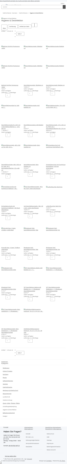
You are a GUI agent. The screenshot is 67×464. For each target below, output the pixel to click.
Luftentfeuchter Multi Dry (53, 206)
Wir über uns (30, 437)
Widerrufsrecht (51, 450)
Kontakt (28, 434)
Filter (4, 28)
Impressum (50, 443)
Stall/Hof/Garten (7, 387)
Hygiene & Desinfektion (9, 410)
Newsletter (29, 446)
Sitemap (49, 440)
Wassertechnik (7, 393)
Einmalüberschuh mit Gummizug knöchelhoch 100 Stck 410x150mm (55, 166)
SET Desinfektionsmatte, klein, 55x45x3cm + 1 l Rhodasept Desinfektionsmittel (10, 330)
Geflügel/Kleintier (8, 381)
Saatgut (5, 416)
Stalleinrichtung (7, 400)
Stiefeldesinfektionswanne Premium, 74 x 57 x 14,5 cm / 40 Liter (33, 330)
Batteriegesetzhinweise (53, 446)
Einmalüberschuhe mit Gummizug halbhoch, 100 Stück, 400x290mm (10, 208)
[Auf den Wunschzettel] (5, 43)
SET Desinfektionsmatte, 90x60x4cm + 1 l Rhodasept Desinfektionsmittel (54, 289)
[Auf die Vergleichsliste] (2, 43)
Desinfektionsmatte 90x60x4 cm (55, 85)
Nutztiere (5, 374)
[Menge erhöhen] (11, 95)
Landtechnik (6, 397)
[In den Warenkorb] (4, 99)
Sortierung (12, 26)
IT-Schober (48, 461)
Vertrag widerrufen (10, 456)
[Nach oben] (0, 463)
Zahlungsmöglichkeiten (32, 440)
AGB (48, 437)
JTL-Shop (62, 461)
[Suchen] (64, 7)
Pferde (5, 377)
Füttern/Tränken (7, 371)
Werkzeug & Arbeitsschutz (10, 390)
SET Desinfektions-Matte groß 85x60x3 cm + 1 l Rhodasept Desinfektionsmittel (32, 289)
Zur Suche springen (22, 1)
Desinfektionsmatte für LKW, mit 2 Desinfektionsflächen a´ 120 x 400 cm (10, 126)
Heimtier (5, 384)
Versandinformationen (32, 443)
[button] (54, 3)
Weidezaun (6, 368)
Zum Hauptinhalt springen (8, 1)
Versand (29, 459)
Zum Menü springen (34, 1)
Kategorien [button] (4, 362)
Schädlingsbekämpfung (10, 406)
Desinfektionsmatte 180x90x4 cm (33, 85)
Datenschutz (50, 434)
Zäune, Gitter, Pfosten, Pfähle (11, 403)
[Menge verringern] (4, 95)
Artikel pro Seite (24, 26)
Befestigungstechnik (9, 413)
